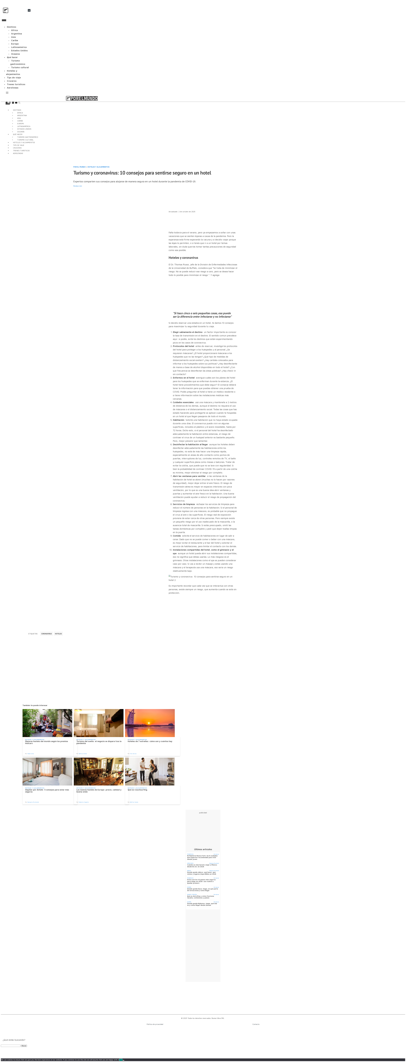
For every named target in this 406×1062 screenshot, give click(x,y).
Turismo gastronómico (17, 62)
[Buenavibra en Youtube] (16, 103)
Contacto (255, 1024)
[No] (123, 1060)
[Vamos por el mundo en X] (13, 103)
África (14, 30)
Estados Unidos (19, 50)
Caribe (14, 40)
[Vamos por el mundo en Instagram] (10, 103)
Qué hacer (12, 57)
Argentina (16, 33)
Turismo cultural (20, 67)
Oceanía (15, 54)
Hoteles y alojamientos (13, 72)
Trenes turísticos (16, 84)
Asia (13, 37)
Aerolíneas (12, 87)
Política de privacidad (155, 1024)
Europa (15, 44)
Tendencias (190, 854)
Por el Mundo (79, 167)
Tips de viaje (14, 77)
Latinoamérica (19, 47)
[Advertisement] (124, 196)
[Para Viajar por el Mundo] (82, 98)
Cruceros (11, 81)
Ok (121, 1060)
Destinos (11, 27)
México (189, 870)
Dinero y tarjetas (192, 894)
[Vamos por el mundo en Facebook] (7, 103)
